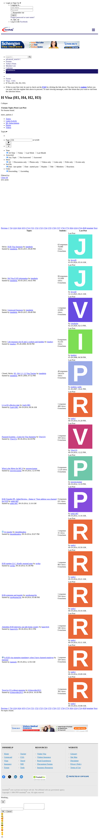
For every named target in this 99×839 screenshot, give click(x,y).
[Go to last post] (86, 262)
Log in (14, 15)
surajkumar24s (31, 595)
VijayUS (42, 437)
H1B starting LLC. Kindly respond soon (17, 563)
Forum (8, 79)
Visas (6, 761)
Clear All (4, 178)
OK (3, 802)
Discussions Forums (45, 764)
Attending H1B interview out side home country (20, 627)
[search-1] (30, 57)
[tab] (52, 119)
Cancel (9, 811)
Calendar (9, 68)
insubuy (50, 342)
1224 (15, 228)
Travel (22, 761)
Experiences (10, 70)
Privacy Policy (75, 764)
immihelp (29, 247)
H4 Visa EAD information (18, 278)
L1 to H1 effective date (10, 405)
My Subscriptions (12, 123)
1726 (54, 228)
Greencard (8, 757)
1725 (50, 228)
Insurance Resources (45, 768)
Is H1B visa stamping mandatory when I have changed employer (29, 658)
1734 (63, 228)
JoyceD (73, 260)
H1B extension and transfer (12, 595)
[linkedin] (17, 777)
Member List (11, 66)
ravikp (38, 563)
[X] (11, 777)
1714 (28, 228)
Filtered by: (5, 175)
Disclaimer (74, 761)
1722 (37, 228)
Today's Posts (11, 64)
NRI (22, 764)
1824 (71, 228)
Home (6, 754)
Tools (22, 768)
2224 (76, 228)
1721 (32, 228)
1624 (19, 228)
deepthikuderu (20, 532)
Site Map (73, 757)
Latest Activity (11, 121)
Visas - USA (10, 81)
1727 (58, 228)
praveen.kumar (31, 468)
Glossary (73, 754)
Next (95, 228)
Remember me (18, 13)
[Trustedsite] (39, 780)
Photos (8, 125)
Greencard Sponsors (15, 310)
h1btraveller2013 (34, 690)
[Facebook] (5, 777)
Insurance (7, 764)
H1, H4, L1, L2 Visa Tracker (25, 373)
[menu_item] (49, 814)
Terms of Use (75, 768)
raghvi (73, 419)
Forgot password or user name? (23, 17)
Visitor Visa (41, 754)
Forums (9, 61)
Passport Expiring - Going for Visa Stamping (19, 437)
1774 (67, 228)
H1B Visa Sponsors (15, 247)
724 (11, 228)
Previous (4, 228)
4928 (84, 228)
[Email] (22, 777)
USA (22, 757)
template (90, 228)
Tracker (23, 754)
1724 (45, 228)
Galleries (9, 72)
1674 (23, 228)
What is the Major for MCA (12, 468)
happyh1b (45, 627)
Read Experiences (44, 761)
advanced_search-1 (13, 59)
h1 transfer (8, 532)
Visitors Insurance (44, 757)
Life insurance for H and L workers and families (26, 342)
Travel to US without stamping (13, 690)
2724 (80, 228)
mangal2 (5, 660)
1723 (41, 228)
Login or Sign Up (13, 3)
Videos (8, 127)
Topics (8, 119)
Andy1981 (26, 405)
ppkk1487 (15, 501)
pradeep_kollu (76, 387)
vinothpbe (74, 323)
